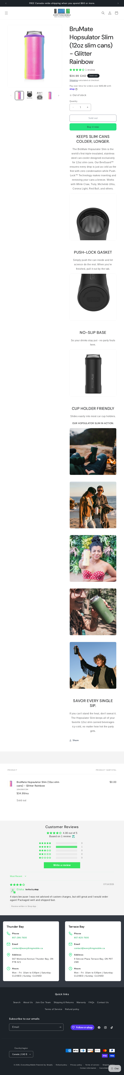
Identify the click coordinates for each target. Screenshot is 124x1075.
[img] (17, 884)
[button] (6, 13)
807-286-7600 (19, 937)
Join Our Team (43, 1002)
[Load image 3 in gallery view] (39, 95)
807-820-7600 (81, 937)
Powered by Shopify (44, 1065)
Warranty (81, 1002)
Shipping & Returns (64, 1002)
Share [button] (76, 740)
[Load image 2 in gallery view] (29, 95)
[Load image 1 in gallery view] (19, 95)
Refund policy (72, 1009)
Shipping (74, 80)
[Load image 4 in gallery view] (50, 95)
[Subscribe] (60, 1027)
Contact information (88, 1068)
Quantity (73, 101)
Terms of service (92, 1065)
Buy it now (93, 127)
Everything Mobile (28, 1065)
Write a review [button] (61, 865)
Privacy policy (76, 1065)
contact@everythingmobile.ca (27, 948)
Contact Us (103, 1002)
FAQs (91, 1002)
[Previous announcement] (6, 3)
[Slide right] (58, 95)
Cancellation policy (107, 1068)
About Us (28, 1002)
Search (17, 1002)
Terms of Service (53, 1009)
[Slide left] (11, 95)
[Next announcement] (118, 3)
